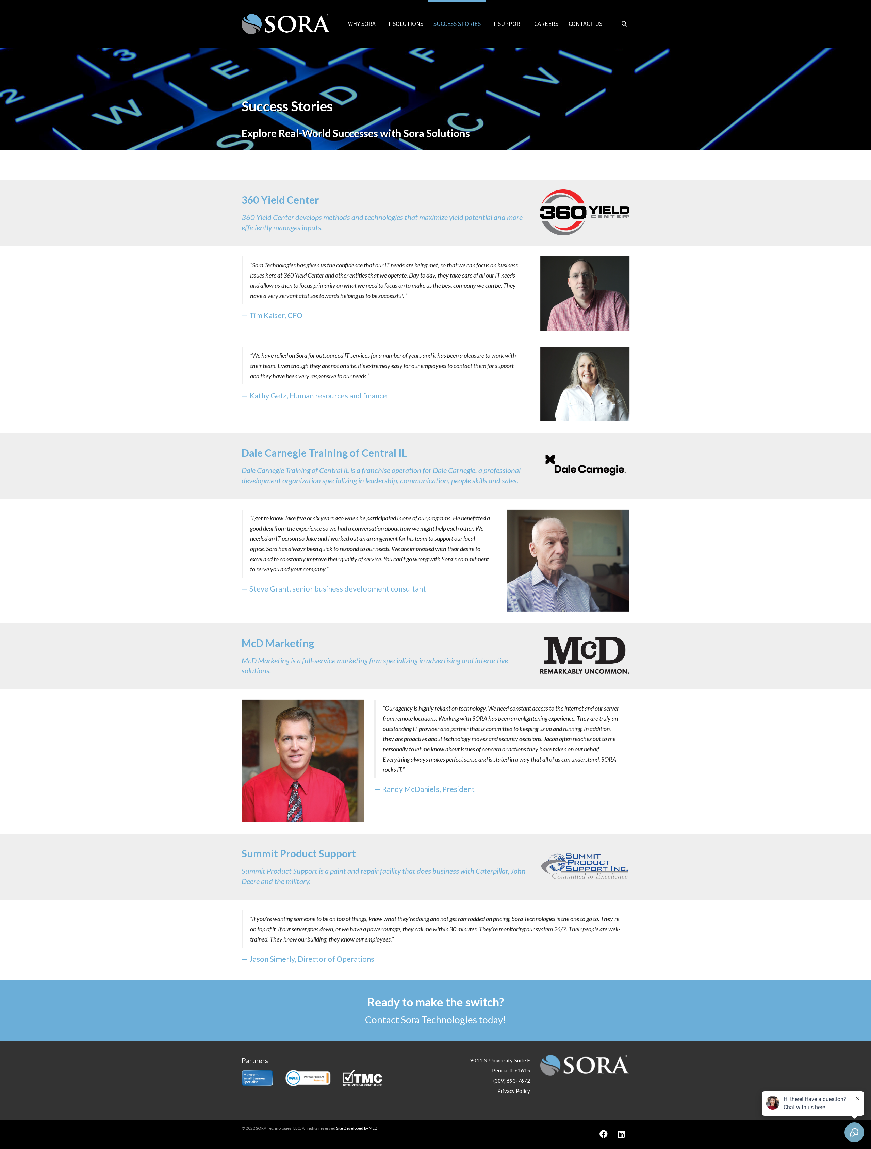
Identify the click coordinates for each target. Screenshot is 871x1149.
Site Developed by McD (356, 1128)
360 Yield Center (280, 200)
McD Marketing (278, 643)
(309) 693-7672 (511, 1081)
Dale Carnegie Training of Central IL (324, 453)
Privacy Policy (513, 1091)
